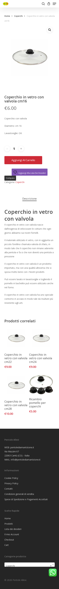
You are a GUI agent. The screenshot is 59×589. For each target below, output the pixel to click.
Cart (6, 544)
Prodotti (8, 523)
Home (7, 16)
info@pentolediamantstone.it (25, 459)
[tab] (29, 199)
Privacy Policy (11, 483)
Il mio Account (11, 534)
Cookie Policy (11, 478)
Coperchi (18, 16)
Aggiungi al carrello (23, 160)
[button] (50, 30)
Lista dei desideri (12, 529)
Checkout (9, 539)
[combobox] (29, 564)
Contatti (8, 488)
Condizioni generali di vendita (19, 494)
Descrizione (29, 198)
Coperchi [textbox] (28, 565)
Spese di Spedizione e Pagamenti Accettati (26, 499)
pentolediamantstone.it (22, 447)
